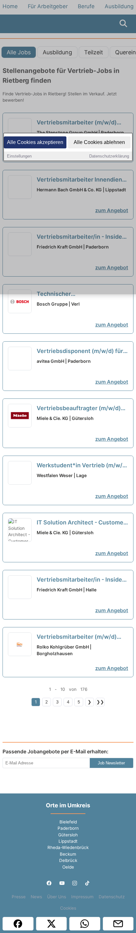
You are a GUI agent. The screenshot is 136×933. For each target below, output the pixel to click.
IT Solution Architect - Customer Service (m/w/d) (81, 523)
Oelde (68, 867)
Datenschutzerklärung (109, 156)
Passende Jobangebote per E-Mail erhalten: (55, 751)
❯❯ (100, 701)
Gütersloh (68, 834)
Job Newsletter (111, 763)
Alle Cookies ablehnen (99, 142)
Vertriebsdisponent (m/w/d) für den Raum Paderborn (80, 351)
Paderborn (68, 828)
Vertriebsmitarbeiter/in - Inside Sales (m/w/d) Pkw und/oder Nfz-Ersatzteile (82, 580)
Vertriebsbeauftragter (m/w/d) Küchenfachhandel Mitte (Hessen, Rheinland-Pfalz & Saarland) (79, 408)
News (36, 896)
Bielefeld (68, 821)
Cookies (68, 908)
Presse (19, 896)
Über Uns (56, 896)
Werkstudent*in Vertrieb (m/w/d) (82, 465)
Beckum (68, 854)
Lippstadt (68, 841)
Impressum (82, 896)
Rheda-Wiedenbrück (68, 847)
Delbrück (68, 860)
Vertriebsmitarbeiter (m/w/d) (77, 637)
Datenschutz (112, 896)
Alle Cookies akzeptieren (35, 142)
